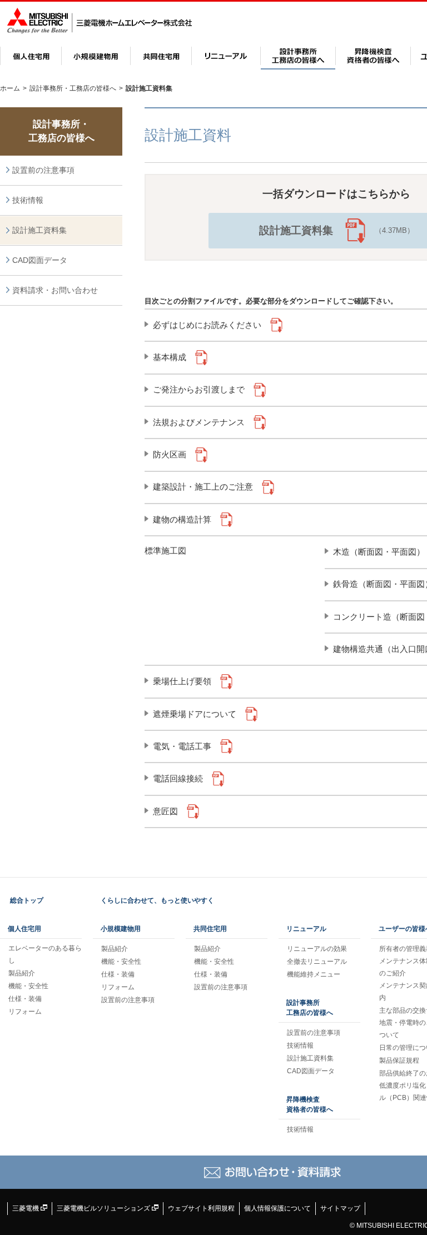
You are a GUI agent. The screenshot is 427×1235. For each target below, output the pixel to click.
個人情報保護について (277, 1208)
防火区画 (169, 454)
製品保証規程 (399, 1060)
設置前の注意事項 (43, 170)
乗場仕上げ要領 (182, 681)
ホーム (10, 88)
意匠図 (165, 811)
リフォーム (25, 1011)
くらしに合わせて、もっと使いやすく (157, 900)
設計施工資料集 (39, 230)
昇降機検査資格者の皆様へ (373, 56)
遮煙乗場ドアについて (194, 714)
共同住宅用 (161, 56)
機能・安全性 (28, 986)
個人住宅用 (31, 56)
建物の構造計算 (182, 519)
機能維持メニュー (313, 974)
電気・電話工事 (182, 746)
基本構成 (169, 357)
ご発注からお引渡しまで (199, 389)
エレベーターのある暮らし (45, 954)
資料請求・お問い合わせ (55, 290)
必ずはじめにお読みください (207, 325)
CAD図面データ (39, 260)
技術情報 (27, 200)
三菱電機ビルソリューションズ (104, 1208)
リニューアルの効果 (317, 949)
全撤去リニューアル (317, 961)
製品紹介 (21, 973)
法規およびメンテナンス (199, 422)
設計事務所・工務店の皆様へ (298, 56)
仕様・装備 (25, 999)
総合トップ (26, 900)
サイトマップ (340, 1208)
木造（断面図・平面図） (379, 551)
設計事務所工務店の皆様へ (309, 1008)
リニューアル (226, 56)
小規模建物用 (96, 56)
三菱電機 (26, 1208)
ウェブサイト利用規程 (201, 1208)
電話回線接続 (178, 778)
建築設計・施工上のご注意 (203, 486)
